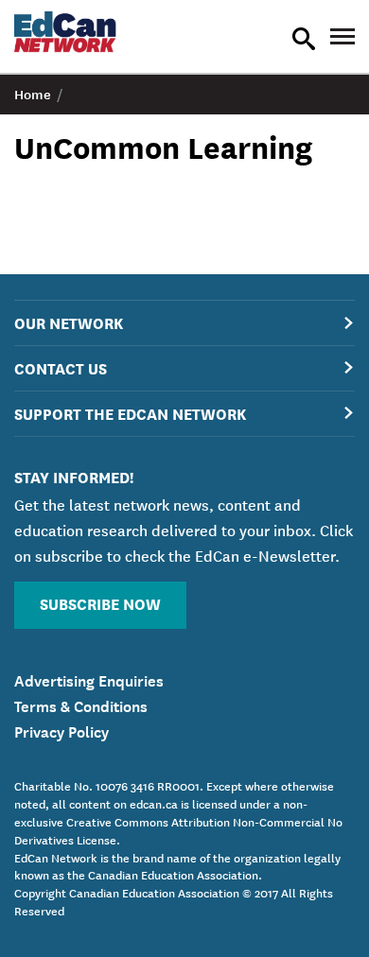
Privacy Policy (61, 730)
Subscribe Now (100, 603)
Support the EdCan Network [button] (130, 413)
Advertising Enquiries (89, 679)
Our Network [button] (68, 322)
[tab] (184, 323)
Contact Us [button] (60, 367)
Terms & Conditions (81, 704)
